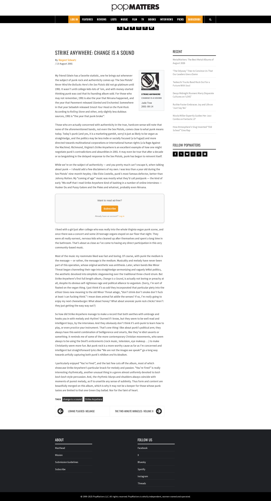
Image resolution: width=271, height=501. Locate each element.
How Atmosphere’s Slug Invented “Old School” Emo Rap (192, 128)
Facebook (142, 448)
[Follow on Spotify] (151, 27)
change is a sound (72, 399)
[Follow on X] (119, 27)
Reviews (101, 19)
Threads (142, 483)
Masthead (60, 448)
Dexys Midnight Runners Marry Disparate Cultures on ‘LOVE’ (193, 95)
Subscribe (194, 19)
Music (124, 19)
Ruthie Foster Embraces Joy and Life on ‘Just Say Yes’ (193, 106)
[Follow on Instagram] (138, 27)
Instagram (143, 476)
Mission (59, 455)
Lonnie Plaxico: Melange (81, 411)
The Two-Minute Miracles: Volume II (134, 411)
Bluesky (142, 462)
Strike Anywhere (93, 399)
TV (142, 19)
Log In (74, 19)
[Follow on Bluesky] (126, 27)
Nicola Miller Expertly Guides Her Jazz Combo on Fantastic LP (192, 117)
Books (152, 19)
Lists (114, 19)
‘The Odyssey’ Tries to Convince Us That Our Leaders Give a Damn (193, 72)
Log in (121, 216)
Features (87, 19)
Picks (180, 19)
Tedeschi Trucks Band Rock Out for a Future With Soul (191, 84)
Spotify (141, 469)
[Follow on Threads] (145, 27)
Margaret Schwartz (67, 60)
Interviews (166, 19)
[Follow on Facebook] (132, 27)
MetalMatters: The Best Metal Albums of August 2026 (193, 61)
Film (134, 19)
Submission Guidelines (66, 462)
